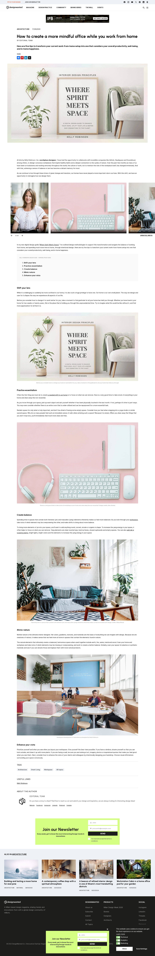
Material (20, 888)
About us (88, 907)
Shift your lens (30, 263)
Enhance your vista (32, 275)
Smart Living (35, 770)
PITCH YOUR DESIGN (13, 2)
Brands (106, 912)
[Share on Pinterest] (22, 57)
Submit (88, 916)
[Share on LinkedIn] (25, 57)
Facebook (39, 805)
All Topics (89, 924)
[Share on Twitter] (29, 57)
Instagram (47, 805)
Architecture (23, 29)
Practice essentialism (33, 266)
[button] (118, 937)
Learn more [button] (120, 934)
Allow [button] (124, 949)
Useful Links (23, 779)
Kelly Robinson (22, 783)
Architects (108, 920)
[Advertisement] (77, 150)
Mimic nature (29, 272)
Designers (107, 916)
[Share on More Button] (33, 57)
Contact (88, 920)
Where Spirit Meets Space (49, 245)
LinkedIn (142, 912)
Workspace (48, 770)
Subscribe (89, 912)
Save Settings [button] (141, 949)
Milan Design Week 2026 (113, 907)
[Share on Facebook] (18, 57)
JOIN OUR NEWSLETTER (32, 2)
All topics (60, 770)
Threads (142, 916)
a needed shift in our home (57, 395)
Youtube (69, 805)
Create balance (30, 269)
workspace (134, 520)
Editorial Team (25, 40)
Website (32, 805)
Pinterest (62, 805)
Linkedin (54, 805)
